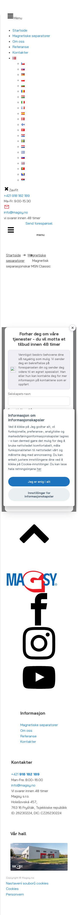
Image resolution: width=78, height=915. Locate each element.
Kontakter (20, 52)
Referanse (21, 47)
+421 (25, 774)
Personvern (15, 894)
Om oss (18, 41)
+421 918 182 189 (17, 195)
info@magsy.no (16, 212)
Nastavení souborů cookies (27, 883)
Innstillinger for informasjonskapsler (39, 494)
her (39, 469)
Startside (20, 30)
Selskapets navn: (19, 394)
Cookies (12, 888)
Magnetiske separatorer (31, 36)
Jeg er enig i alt (39, 481)
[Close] (72, 328)
